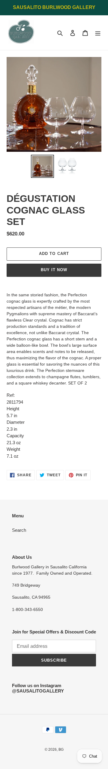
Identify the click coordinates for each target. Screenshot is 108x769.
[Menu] (98, 32)
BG (61, 749)
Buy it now (54, 270)
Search (19, 530)
